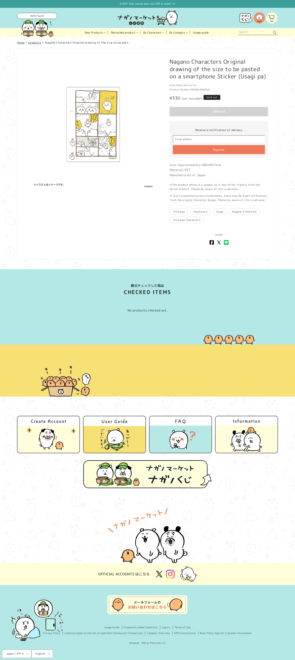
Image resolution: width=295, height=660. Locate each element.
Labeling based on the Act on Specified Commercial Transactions (103, 633)
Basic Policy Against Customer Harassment (226, 633)
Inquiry (166, 627)
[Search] (275, 32)
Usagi (219, 211)
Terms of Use (183, 627)
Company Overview (158, 633)
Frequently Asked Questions (141, 627)
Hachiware (200, 211)
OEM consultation (185, 633)
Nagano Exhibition (244, 211)
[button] (95, 32)
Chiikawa (179, 211)
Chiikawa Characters (186, 220)
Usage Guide (111, 627)
